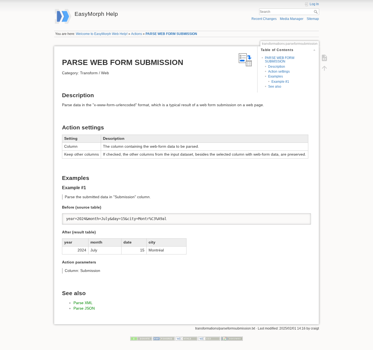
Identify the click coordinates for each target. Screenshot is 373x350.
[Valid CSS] (209, 338)
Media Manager (291, 19)
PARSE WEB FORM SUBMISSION (171, 34)
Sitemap (313, 19)
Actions (136, 34)
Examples (275, 76)
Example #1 (280, 82)
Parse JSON (84, 308)
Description (276, 67)
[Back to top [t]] (324, 68)
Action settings (279, 71)
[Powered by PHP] (164, 338)
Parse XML (83, 303)
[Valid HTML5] (186, 338)
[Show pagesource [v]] (324, 58)
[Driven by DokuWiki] (232, 338)
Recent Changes (264, 19)
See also (274, 86)
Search (316, 12)
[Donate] (141, 338)
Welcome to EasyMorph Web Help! (102, 34)
